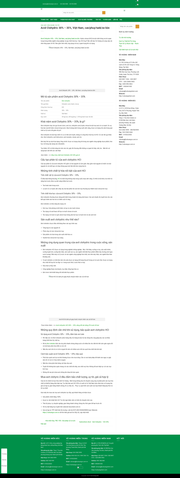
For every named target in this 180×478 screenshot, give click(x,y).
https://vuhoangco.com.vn (48, 470)
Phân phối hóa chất (67, 19)
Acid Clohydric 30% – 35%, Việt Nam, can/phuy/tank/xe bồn (60, 38)
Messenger (4, 465)
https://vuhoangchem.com (99, 470)
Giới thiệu (53, 19)
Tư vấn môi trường (125, 37)
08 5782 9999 (73, 4)
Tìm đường (4, 453)
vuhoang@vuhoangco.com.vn (50, 4)
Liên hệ (115, 19)
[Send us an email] (134, 4)
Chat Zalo (4, 459)
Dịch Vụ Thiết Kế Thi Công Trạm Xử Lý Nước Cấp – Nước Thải (129, 43)
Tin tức (98, 19)
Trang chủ (45, 19)
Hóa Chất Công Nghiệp (47, 25)
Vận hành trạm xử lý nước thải (128, 50)
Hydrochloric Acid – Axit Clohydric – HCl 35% (94, 422)
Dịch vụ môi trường (85, 19)
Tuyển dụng (107, 19)
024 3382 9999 (64, 4)
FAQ (121, 19)
